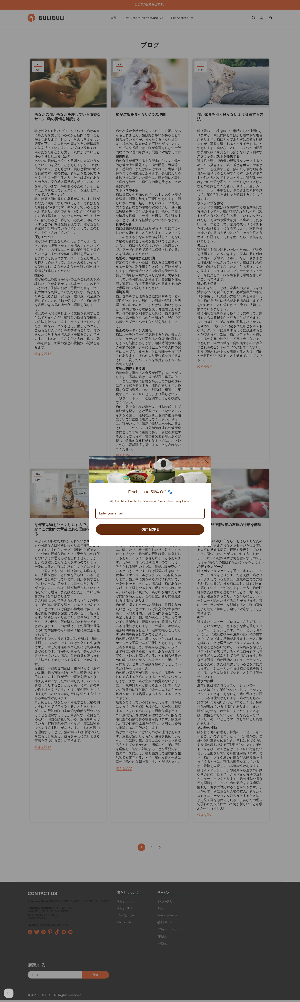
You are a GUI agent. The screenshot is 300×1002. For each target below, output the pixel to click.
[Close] (206, 461)
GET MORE (150, 529)
